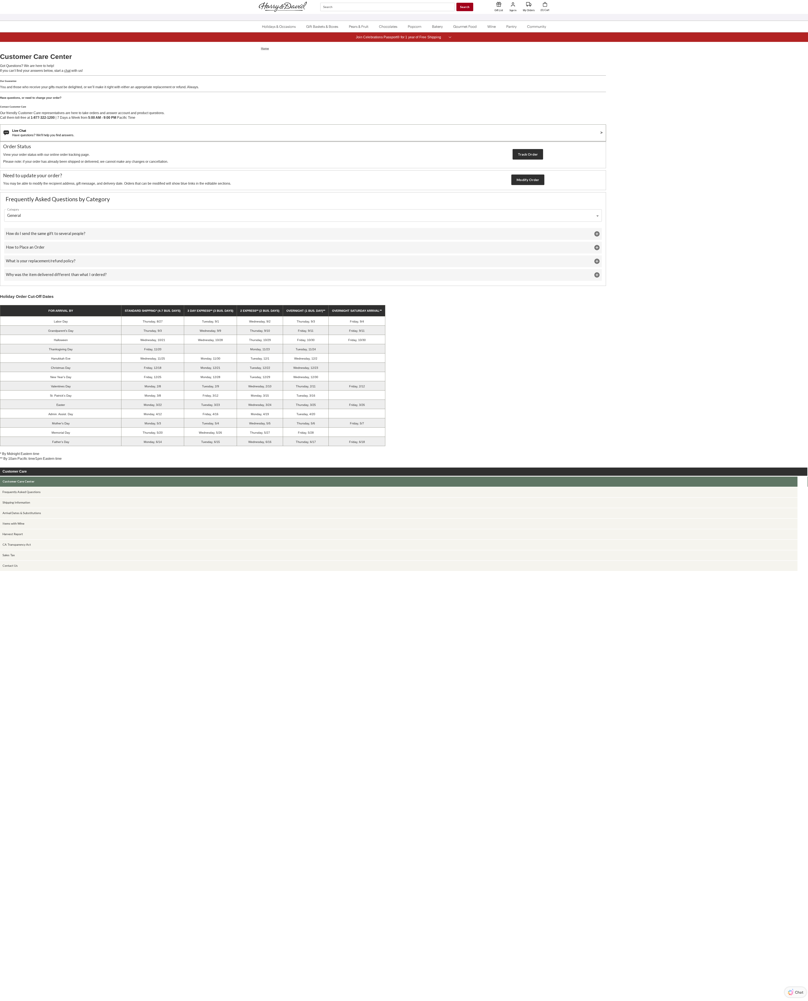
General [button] (14, 215)
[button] (279, 26)
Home (265, 48)
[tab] (398, 482)
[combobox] (388, 7)
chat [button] (67, 70)
